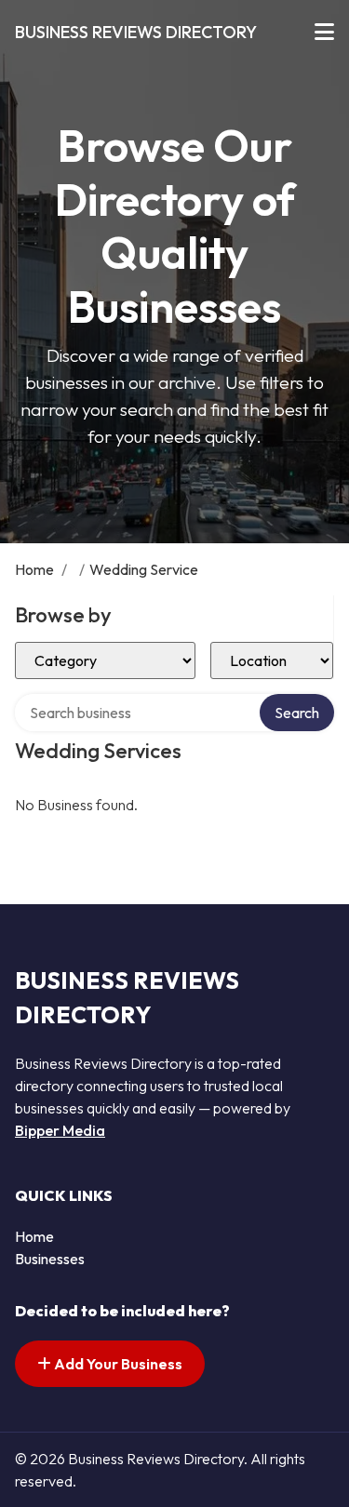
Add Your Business (116, 1363)
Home (34, 569)
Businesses (50, 1258)
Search (297, 712)
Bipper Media (60, 1130)
